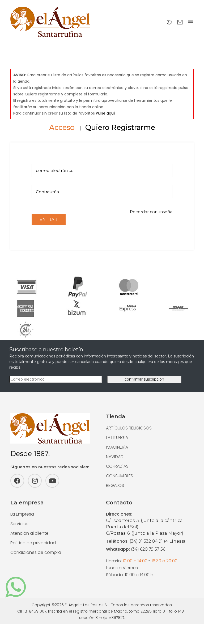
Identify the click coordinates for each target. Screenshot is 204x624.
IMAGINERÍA (117, 447)
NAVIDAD (115, 457)
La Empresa (22, 514)
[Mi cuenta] (169, 22)
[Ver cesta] (180, 22)
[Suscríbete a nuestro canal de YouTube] (52, 481)
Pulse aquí (105, 113)
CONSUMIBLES (119, 476)
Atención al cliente (29, 533)
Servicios (19, 524)
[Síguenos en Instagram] (35, 481)
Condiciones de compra (35, 552)
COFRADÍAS (117, 466)
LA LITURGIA (117, 438)
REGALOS (115, 485)
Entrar (49, 219)
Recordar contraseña (151, 211)
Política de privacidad (33, 543)
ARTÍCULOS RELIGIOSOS (129, 428)
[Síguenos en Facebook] (17, 481)
